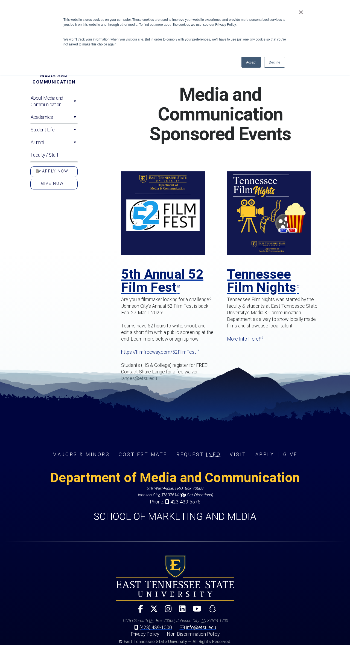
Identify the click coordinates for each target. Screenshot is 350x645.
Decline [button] (274, 62)
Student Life (43, 130)
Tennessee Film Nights (261, 280)
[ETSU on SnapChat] (210, 611)
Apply (265, 454)
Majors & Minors (81, 454)
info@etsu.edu (201, 627)
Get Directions (199, 495)
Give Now (52, 183)
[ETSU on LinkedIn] (180, 611)
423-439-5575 (185, 502)
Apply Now (54, 171)
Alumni (37, 142)
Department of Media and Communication (175, 477)
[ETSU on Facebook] (138, 611)
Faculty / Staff (45, 155)
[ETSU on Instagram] (166, 611)
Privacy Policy (145, 634)
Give (290, 454)
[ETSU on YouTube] (195, 611)
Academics (42, 117)
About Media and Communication (47, 101)
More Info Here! (243, 339)
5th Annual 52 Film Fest (162, 280)
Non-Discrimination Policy (193, 634)
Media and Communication (54, 79)
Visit (238, 454)
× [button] (301, 10)
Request (198, 454)
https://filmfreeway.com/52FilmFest (158, 352)
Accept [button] (251, 62)
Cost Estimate (143, 454)
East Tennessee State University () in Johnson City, (175, 578)
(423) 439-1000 (155, 627)
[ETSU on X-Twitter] (151, 611)
